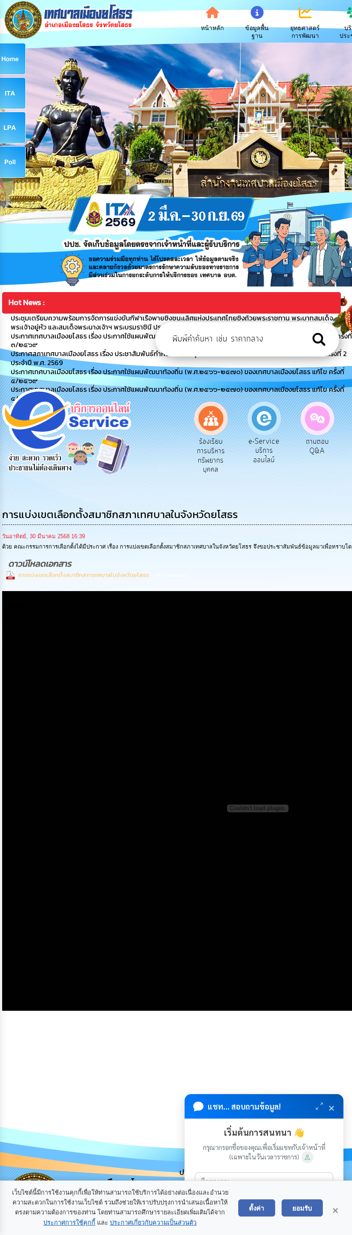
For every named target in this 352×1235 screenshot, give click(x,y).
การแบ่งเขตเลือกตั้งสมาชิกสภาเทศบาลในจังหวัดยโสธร (84, 575)
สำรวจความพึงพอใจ (318, 446)
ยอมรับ (302, 1208)
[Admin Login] (307, 1157)
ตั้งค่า (256, 1208)
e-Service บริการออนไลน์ (211, 450)
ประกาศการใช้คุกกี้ (69, 1222)
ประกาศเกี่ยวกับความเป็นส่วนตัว (153, 1222)
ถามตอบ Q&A (264, 446)
